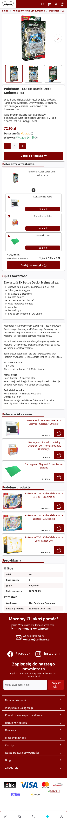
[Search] (42, 4)
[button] (32, 133)
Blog (8, 760)
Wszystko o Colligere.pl (19, 708)
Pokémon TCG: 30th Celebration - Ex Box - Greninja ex (44, 495)
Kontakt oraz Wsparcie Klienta (23, 715)
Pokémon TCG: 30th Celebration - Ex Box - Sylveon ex (44, 517)
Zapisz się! (56, 685)
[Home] (5, 816)
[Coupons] (47, 816)
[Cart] (49, 4)
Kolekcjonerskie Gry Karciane (29, 10)
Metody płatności (15, 738)
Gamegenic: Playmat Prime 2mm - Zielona (44, 465)
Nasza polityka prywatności (22, 752)
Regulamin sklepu (16, 723)
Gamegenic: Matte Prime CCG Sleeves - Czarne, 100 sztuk (44, 422)
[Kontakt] (62, 4)
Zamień (43, 208)
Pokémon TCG (57, 10)
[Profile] (56, 4)
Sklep (5, 10)
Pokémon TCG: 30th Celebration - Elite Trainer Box (44, 539)
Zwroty (9, 745)
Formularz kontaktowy (33, 628)
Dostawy (10, 730)
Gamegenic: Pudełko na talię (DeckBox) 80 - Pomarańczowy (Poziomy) (44, 445)
